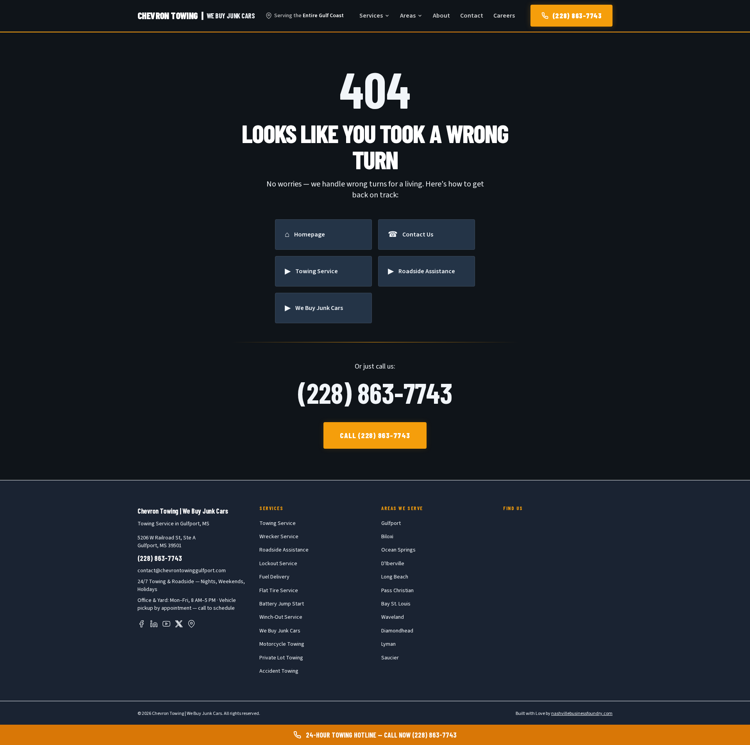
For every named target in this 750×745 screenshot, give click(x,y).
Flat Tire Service (278, 591)
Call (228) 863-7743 (375, 435)
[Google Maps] (191, 624)
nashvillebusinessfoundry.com (581, 713)
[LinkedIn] (154, 624)
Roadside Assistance (284, 550)
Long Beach (394, 577)
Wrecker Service (278, 537)
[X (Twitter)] (179, 624)
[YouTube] (166, 624)
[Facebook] (141, 624)
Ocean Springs (398, 550)
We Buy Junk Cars (279, 631)
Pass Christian (397, 591)
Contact (471, 15)
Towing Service (277, 523)
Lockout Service (278, 564)
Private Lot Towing (281, 658)
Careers (504, 15)
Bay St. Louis (396, 604)
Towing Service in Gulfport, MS (173, 524)
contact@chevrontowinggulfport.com (182, 571)
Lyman (388, 644)
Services (371, 15)
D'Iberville (392, 564)
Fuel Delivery (274, 577)
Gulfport (391, 523)
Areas (408, 15)
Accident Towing (278, 671)
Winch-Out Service (280, 617)
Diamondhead (397, 631)
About (441, 15)
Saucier (390, 658)
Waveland (392, 617)
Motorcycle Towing (281, 644)
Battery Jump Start (281, 604)
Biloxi (387, 537)
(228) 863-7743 (577, 15)
